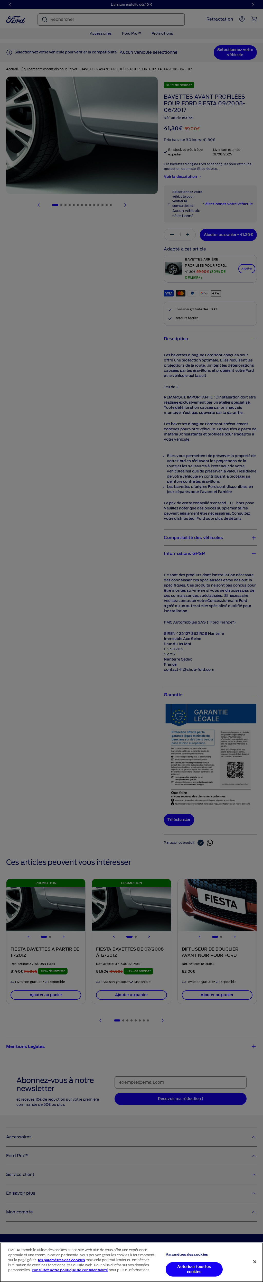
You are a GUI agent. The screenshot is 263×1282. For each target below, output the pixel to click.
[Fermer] (254, 1261)
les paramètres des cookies (61, 1260)
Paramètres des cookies (187, 1254)
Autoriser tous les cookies (194, 1269)
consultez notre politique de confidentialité (70, 1270)
